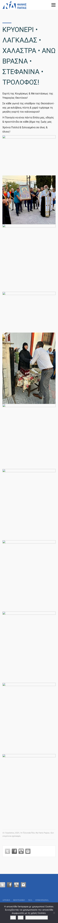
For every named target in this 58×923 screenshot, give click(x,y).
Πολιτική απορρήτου (37, 917)
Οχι (20, 917)
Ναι (13, 917)
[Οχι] (54, 912)
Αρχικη (6, 900)
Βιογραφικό (19, 900)
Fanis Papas (44, 832)
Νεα (30, 900)
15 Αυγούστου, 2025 (10, 832)
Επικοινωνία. (42, 900)
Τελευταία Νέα (28, 832)
